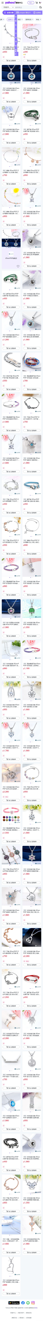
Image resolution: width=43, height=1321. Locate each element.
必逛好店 (16, 37)
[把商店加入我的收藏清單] (18, 266)
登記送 (16, 17)
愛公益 (16, 50)
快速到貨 (16, 25)
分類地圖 (28, 1318)
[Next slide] (19, 33)
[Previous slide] (3, 33)
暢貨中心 (16, 21)
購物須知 (29, 1313)
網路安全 (14, 1318)
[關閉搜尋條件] (13, 7)
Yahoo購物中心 (14, 2)
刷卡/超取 (16, 42)
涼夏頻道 (16, 33)
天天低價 (16, 29)
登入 (30, 3)
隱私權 (22, 1318)
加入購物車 (12, 60)
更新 (35, 1308)
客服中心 (13, 1313)
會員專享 (16, 46)
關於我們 (21, 1313)
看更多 (16, 54)
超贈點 (38, 12)
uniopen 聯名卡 (25, 12)
